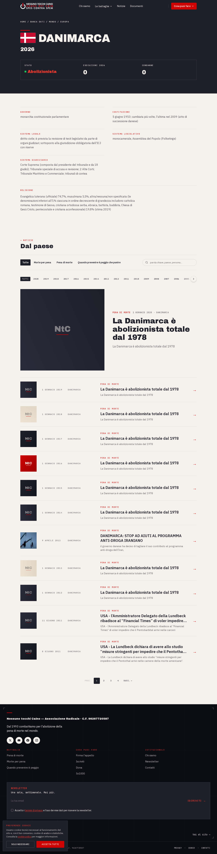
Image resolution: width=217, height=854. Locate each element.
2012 (116, 279)
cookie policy (24, 836)
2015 (86, 279)
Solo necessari (20, 844)
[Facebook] (27, 740)
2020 (36, 279)
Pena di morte (64, 262)
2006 (176, 279)
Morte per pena (42, 262)
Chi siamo (84, 6)
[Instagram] (36, 740)
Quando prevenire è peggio (23, 767)
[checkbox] (12, 810)
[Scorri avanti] (194, 279)
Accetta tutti (50, 844)
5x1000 (80, 773)
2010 (136, 279)
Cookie (191, 848)
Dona (79, 767)
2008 (156, 279)
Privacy (178, 848)
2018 (56, 279)
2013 (106, 279)
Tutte (25, 262)
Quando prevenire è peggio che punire (99, 262)
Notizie (121, 6)
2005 (186, 279)
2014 (96, 279)
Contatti (150, 767)
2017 (66, 279)
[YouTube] (19, 740)
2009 (146, 279)
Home (23, 22)
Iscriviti (80, 761)
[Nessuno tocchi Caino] (37, 6)
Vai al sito (201, 834)
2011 (126, 279)
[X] (10, 740)
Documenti (136, 6)
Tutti (25, 279)
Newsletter (152, 761)
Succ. (128, 680)
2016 (76, 279)
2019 (46, 279)
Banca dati (37, 22)
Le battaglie (102, 6)
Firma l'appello (85, 755)
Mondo (52, 22)
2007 (166, 279)
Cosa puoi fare (182, 6)
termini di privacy (34, 810)
